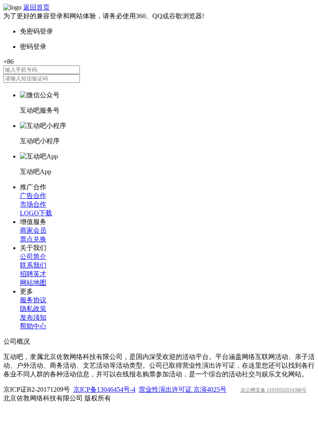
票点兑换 (33, 239)
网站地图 (33, 282)
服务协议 (33, 300)
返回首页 (36, 7)
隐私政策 (33, 308)
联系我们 (33, 265)
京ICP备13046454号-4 (104, 389)
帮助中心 (33, 326)
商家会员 (33, 230)
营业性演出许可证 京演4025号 (182, 389)
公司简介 (33, 256)
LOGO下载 (36, 213)
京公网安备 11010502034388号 (273, 390)
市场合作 (33, 204)
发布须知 (33, 317)
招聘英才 (33, 273)
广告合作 (33, 195)
